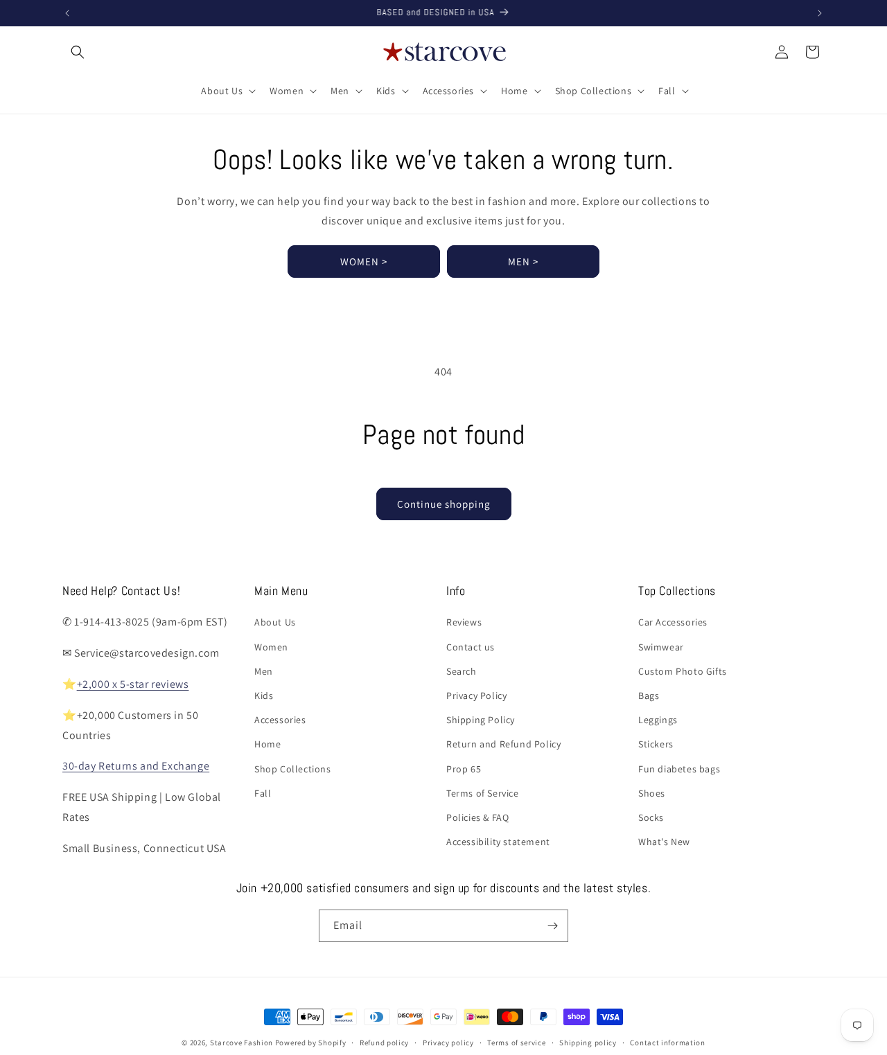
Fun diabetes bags (679, 769)
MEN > (523, 261)
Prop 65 (463, 769)
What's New (664, 841)
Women (271, 647)
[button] (77, 52)
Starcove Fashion (241, 1042)
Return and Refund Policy (503, 744)
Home (267, 744)
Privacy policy (448, 1042)
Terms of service (516, 1042)
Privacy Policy (476, 695)
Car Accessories (673, 622)
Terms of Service (482, 793)
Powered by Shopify (310, 1042)
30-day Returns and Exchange (135, 766)
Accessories (280, 719)
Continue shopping (444, 504)
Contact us (470, 647)
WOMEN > (363, 261)
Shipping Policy (480, 719)
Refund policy (384, 1042)
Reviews (464, 622)
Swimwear (661, 647)
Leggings (658, 719)
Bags (648, 695)
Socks (651, 817)
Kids (263, 695)
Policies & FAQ (477, 817)
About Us (275, 622)
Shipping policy (588, 1042)
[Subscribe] (552, 926)
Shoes (651, 793)
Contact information (667, 1042)
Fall (262, 793)
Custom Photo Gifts (682, 671)
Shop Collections (292, 769)
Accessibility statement (498, 841)
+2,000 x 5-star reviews (133, 684)
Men (263, 671)
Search (461, 671)
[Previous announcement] (67, 13)
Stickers (656, 744)
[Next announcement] (820, 13)
